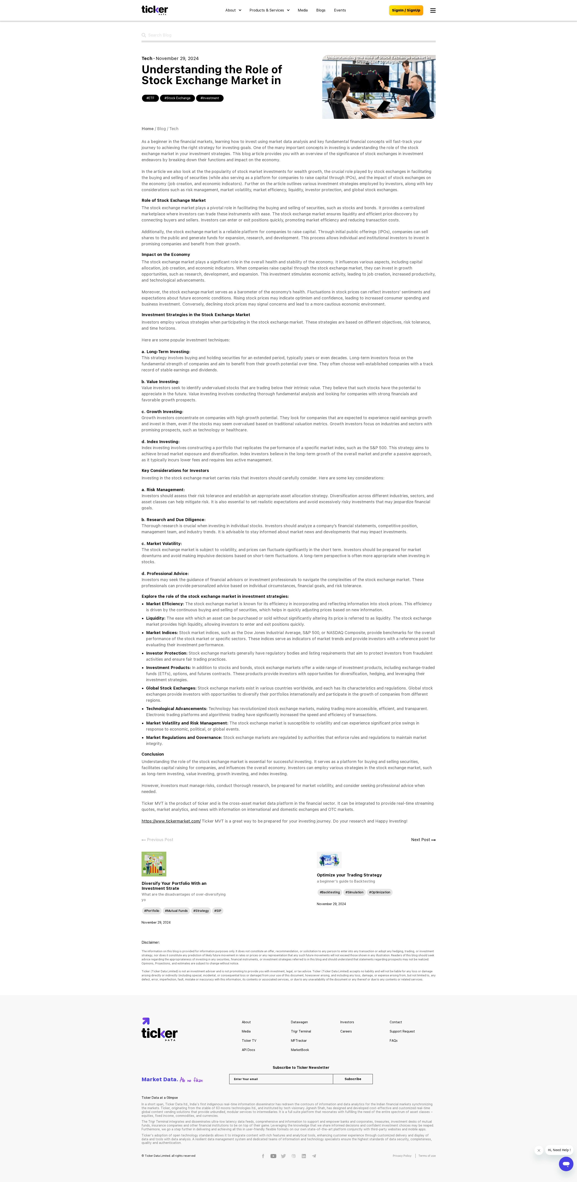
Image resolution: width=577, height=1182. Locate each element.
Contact (396, 1022)
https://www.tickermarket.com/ (171, 821)
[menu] (433, 10)
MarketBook (300, 1050)
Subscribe (353, 1079)
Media (303, 10)
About (246, 1022)
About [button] (231, 10)
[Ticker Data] (155, 10)
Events (340, 10)
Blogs (320, 10)
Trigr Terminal (301, 1031)
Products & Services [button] (267, 10)
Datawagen (299, 1022)
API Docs (248, 1050)
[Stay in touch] (263, 1156)
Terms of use (427, 1155)
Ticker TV (249, 1040)
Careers (346, 1031)
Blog (161, 128)
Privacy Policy (402, 1155)
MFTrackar (299, 1040)
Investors (347, 1022)
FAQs (394, 1040)
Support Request (402, 1031)
